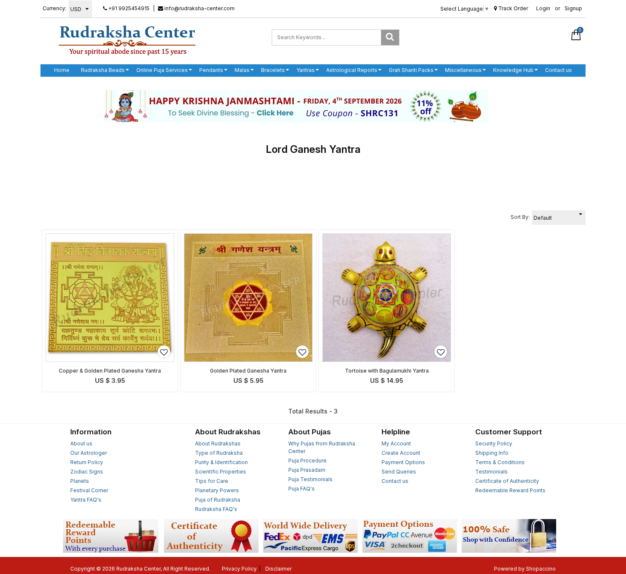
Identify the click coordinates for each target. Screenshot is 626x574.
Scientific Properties (220, 471)
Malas (242, 70)
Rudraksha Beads (103, 70)
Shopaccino (541, 568)
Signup (573, 8)
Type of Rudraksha (219, 453)
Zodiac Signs (86, 471)
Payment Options (403, 462)
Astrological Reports (351, 70)
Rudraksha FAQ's (216, 509)
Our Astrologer (88, 453)
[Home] (127, 40)
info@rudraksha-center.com (199, 8)
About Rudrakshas (218, 443)
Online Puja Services (162, 70)
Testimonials (491, 471)
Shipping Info (491, 453)
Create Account (401, 453)
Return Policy (86, 462)
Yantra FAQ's (85, 500)
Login (543, 8)
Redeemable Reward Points (510, 490)
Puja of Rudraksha (217, 500)
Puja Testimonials (310, 479)
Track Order (512, 8)
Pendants (211, 70)
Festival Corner (89, 490)
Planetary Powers (217, 490)
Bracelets (273, 70)
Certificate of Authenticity (507, 481)
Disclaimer (278, 568)
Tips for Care (211, 481)
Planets (79, 481)
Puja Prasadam (306, 470)
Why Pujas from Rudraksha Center (321, 447)
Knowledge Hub (513, 70)
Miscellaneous (463, 70)
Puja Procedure (307, 460)
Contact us (558, 70)
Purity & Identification (221, 462)
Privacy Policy (239, 568)
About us (81, 443)
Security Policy (493, 443)
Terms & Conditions (500, 462)
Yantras (305, 70)
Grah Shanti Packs (411, 70)
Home (61, 70)
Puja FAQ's (301, 488)
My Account (396, 443)
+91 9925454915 (128, 8)
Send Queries (399, 471)
